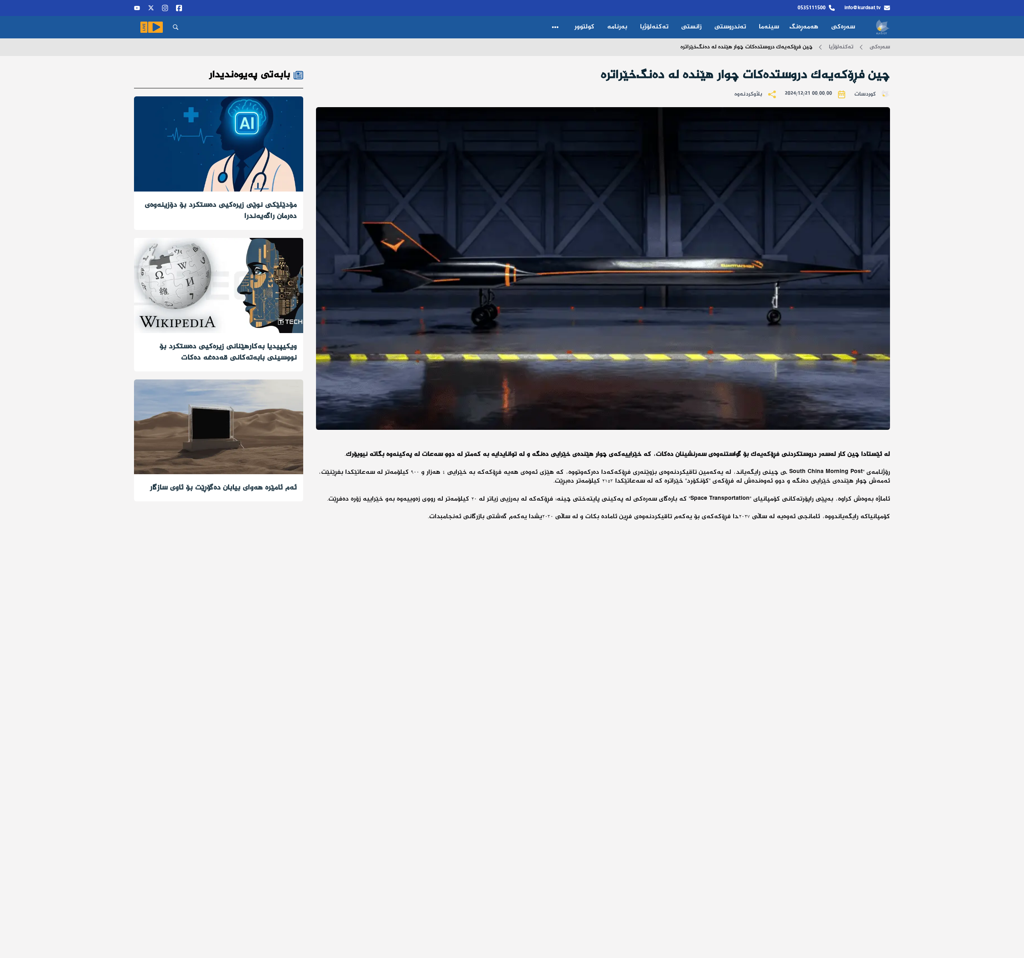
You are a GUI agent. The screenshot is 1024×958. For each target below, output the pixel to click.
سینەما (769, 27)
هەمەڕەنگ (805, 27)
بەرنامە (617, 27)
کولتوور (584, 27)
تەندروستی (730, 27)
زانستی (691, 27)
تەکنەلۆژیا (654, 27)
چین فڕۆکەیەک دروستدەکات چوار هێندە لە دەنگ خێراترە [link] (746, 47)
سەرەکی (843, 27)
